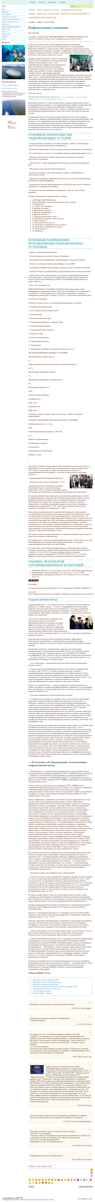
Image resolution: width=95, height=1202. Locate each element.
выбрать (31, 1186)
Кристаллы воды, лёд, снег (10, 21)
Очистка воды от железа (42, 991)
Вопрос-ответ (6, 29)
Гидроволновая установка (72, 10)
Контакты (42, 2)
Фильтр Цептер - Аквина (42, 993)
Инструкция (52, 2)
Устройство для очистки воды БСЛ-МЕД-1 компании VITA (55, 986)
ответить (33, 1008)
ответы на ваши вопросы (80, 14)
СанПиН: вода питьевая (9, 88)
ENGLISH (5, 36)
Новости (4, 31)
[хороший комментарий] (89, 1003)
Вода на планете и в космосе (11, 26)
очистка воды (42, 14)
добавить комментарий (85, 1186)
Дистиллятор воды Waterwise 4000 (46, 980)
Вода (3, 9)
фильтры (32, 14)
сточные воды (53, 14)
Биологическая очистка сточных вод (46, 989)
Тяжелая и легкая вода (9, 16)
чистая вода (64, 14)
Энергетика (5, 24)
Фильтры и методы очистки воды (45, 984)
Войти (4, 6)
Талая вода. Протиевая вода (11, 19)
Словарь (62, 2)
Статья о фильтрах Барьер (10, 85)
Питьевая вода (6, 14)
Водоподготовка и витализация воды (47, 982)
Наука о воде (6, 34)
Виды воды (5, 11)
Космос (4, 39)
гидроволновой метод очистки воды (42, 17)
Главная (33, 2)
